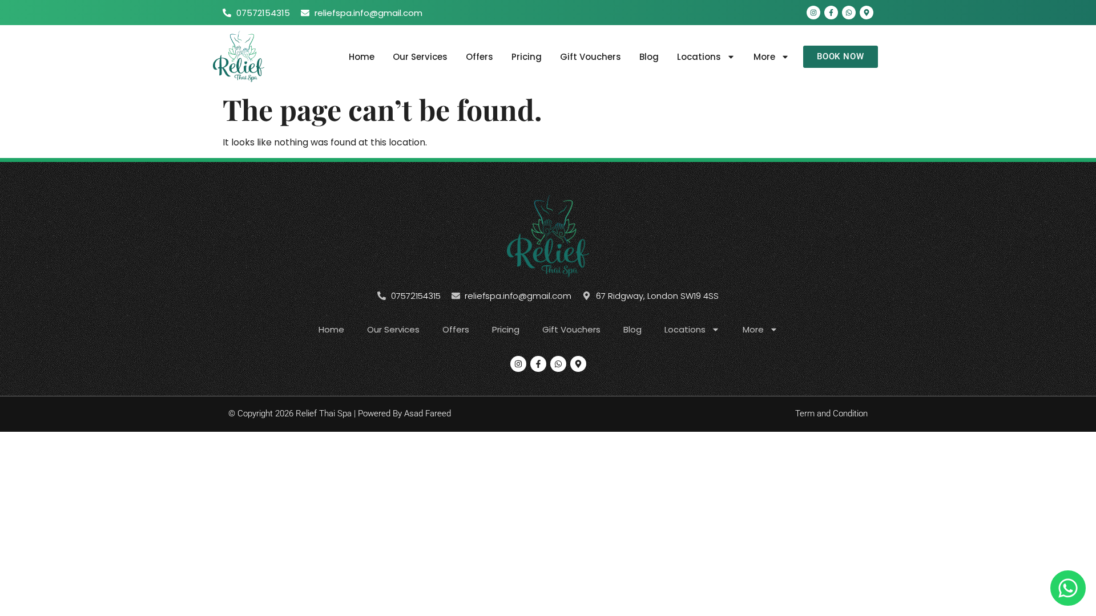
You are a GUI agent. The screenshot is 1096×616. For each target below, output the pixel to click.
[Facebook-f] (831, 12)
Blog (649, 57)
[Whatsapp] (849, 12)
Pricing (526, 57)
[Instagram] (813, 12)
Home (361, 57)
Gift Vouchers (590, 57)
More (764, 57)
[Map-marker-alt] (866, 12)
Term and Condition (831, 413)
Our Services (420, 57)
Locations (699, 57)
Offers (479, 57)
